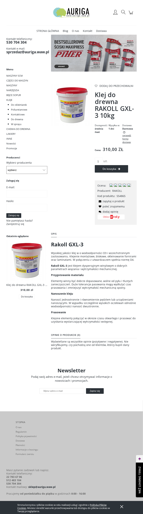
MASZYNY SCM (14, 75)
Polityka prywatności (26, 436)
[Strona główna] (71, 12)
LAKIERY (10, 133)
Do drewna (17, 119)
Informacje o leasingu (27, 449)
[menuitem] (48, 31)
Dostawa (20, 440)
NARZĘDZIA (12, 90)
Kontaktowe (18, 114)
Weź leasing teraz (139, 479)
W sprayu (16, 124)
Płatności (20, 445)
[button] (110, 201)
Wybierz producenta (19, 162)
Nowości (11, 143)
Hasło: (10, 201)
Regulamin (21, 431)
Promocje (11, 148)
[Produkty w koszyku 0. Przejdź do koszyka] (131, 14)
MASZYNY (11, 85)
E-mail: (10, 187)
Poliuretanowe (19, 109)
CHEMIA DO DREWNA (18, 129)
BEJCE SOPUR (13, 95)
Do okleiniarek (19, 104)
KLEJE (9, 100)
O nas (19, 427)
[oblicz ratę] (111, 218)
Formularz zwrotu (25, 454)
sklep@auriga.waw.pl (41, 487)
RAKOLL (117, 191)
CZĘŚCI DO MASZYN (17, 80)
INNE (9, 138)
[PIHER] (94, 53)
